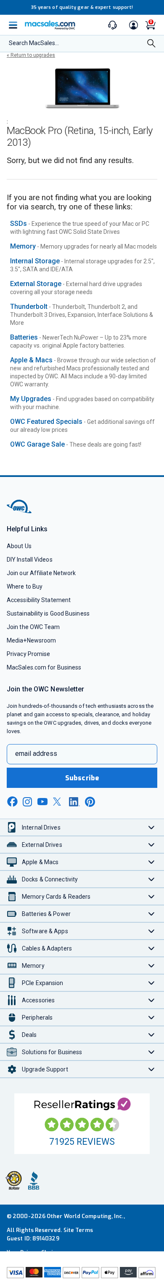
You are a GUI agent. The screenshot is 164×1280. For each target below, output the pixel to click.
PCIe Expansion (42, 983)
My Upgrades (30, 399)
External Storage (35, 284)
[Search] (151, 44)
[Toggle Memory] (151, 965)
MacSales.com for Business (44, 667)
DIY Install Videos (30, 559)
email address (36, 754)
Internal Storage (35, 261)
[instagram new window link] (27, 801)
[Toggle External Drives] (151, 844)
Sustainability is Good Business (48, 613)
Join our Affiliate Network (41, 573)
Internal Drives (41, 827)
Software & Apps (45, 931)
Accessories (38, 1000)
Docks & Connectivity (50, 879)
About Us (19, 546)
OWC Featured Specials (46, 422)
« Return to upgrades (31, 55)
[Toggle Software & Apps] (151, 931)
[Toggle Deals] (151, 1034)
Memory (23, 246)
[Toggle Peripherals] (151, 1017)
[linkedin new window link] (74, 801)
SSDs (18, 224)
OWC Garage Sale (37, 444)
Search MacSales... (34, 43)
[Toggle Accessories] (151, 1000)
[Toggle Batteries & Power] (151, 913)
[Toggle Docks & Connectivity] (151, 879)
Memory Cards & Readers (56, 896)
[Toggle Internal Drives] (151, 827)
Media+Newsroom (31, 640)
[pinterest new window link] (90, 802)
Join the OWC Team (33, 627)
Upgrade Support (45, 1069)
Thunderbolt (29, 307)
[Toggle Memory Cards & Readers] (151, 896)
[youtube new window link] (42, 801)
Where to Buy (24, 586)
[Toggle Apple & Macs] (151, 862)
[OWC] (20, 512)
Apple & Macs (31, 360)
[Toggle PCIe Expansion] (151, 983)
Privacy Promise (28, 654)
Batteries (24, 337)
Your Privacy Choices (34, 1252)
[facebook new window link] (12, 801)
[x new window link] (58, 802)
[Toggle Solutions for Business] (151, 1052)
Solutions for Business (52, 1052)
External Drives (42, 844)
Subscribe (82, 778)
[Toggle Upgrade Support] (151, 1069)
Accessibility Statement (39, 600)
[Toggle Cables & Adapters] (151, 948)
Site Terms (78, 1230)
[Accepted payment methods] (82, 1273)
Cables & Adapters (47, 948)
